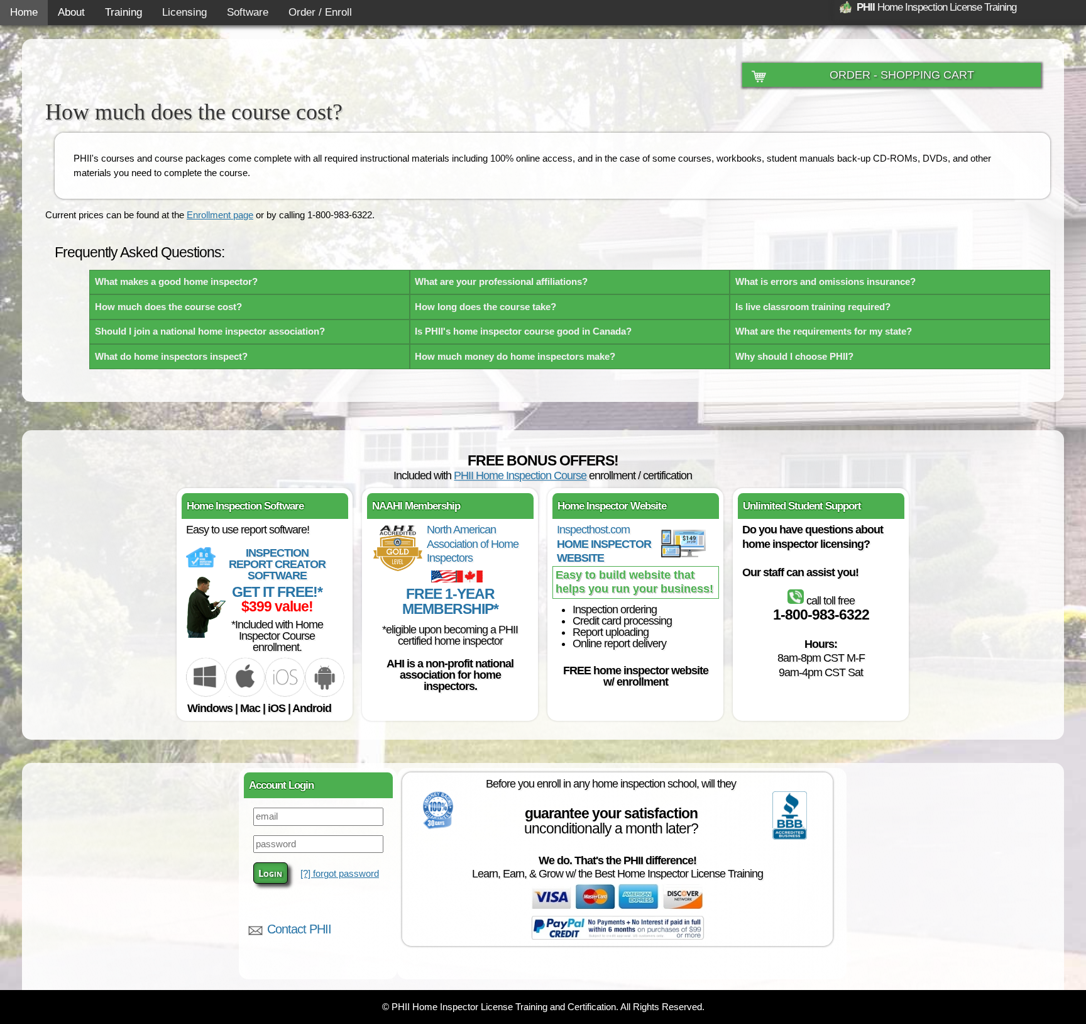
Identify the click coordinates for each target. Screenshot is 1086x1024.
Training (123, 12)
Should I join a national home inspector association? (210, 331)
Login (270, 873)
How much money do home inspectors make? (515, 356)
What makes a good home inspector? (176, 281)
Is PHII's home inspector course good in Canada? (523, 331)
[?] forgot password (339, 873)
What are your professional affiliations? (501, 281)
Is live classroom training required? (813, 306)
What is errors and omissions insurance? (825, 281)
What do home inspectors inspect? (171, 356)
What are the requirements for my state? (823, 331)
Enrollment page (220, 214)
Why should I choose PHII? (794, 356)
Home (24, 12)
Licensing (184, 12)
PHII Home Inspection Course (520, 475)
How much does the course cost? (168, 306)
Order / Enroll (320, 12)
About (71, 12)
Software (247, 12)
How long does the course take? (485, 306)
